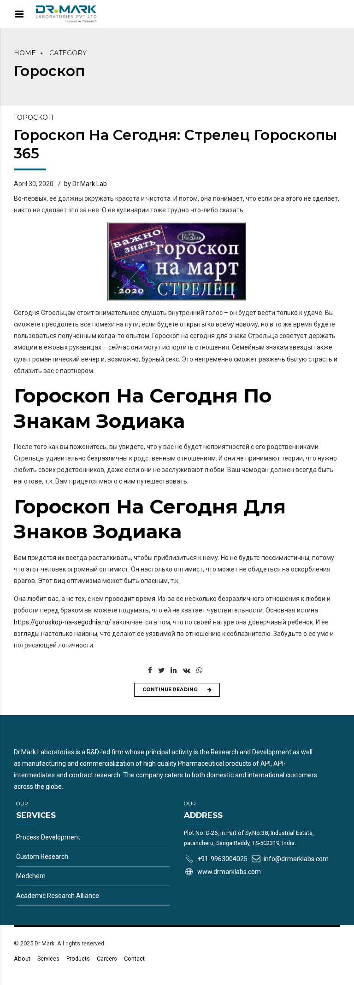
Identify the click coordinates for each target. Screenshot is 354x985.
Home (25, 53)
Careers (107, 958)
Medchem (31, 876)
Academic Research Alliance (57, 895)
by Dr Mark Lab (85, 183)
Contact (134, 958)
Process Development (48, 837)
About (22, 958)
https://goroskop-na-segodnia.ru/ (62, 622)
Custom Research (42, 856)
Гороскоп (33, 117)
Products (78, 958)
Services (48, 958)
